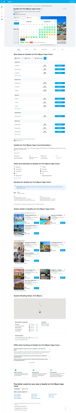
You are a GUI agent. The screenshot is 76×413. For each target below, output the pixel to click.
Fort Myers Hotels (36, 5)
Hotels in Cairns (34, 394)
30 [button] (21, 39)
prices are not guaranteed (36, 403)
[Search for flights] (1, 5)
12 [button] (28, 32)
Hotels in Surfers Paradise (35, 398)
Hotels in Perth (51, 395)
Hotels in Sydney (34, 395)
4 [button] (26, 29)
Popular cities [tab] (17, 388)
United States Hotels (19, 5)
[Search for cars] (1, 9)
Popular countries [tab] (25, 388)
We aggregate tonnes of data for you (21, 408)
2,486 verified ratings (22, 14)
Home (14, 5)
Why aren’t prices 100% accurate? (20, 410)
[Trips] (1, 16)
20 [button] (31, 34)
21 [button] (33, 34)
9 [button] (21, 32)
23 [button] (21, 37)
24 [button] (23, 37)
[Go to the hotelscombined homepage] (8, 1)
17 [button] (23, 34)
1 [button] (36, 27)
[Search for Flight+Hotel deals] (1, 11)
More (15, 150)
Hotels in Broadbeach (18, 398)
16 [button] (21, 34)
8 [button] (36, 29)
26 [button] (28, 37)
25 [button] (26, 37)
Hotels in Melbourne (17, 395)
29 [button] (36, 37)
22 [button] (36, 34)
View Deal (36, 222)
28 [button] (33, 37)
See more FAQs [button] (32, 362)
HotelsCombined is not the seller (20, 406)
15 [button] (36, 32)
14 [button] (33, 32)
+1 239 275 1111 (16, 12)
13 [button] (31, 32)
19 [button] (28, 34)
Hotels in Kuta (33, 396)
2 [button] (21, 29)
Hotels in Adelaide (17, 394)
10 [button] (23, 32)
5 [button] (54, 27)
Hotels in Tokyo (51, 396)
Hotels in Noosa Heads (53, 394)
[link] (19, 236)
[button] (2, 1)
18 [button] (26, 34)
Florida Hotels (28, 5)
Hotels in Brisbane (17, 396)
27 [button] (31, 37)
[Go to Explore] (1, 13)
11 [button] (26, 32)
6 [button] (31, 29)
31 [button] (23, 39)
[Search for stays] (1, 7)
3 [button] (49, 27)
